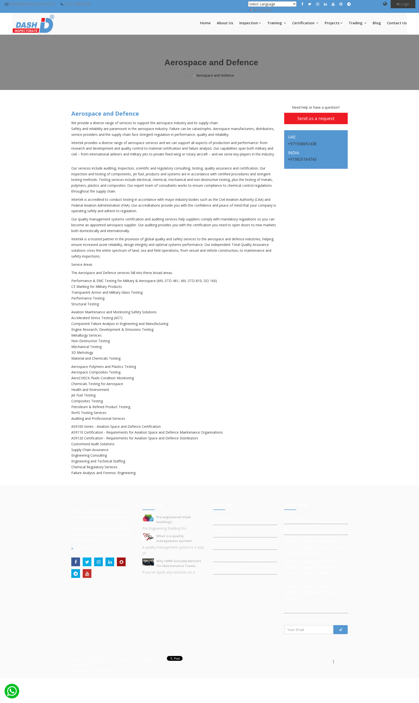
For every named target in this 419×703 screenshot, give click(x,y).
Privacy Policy (227, 531)
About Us (225, 22)
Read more (82, 548)
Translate (264, 10)
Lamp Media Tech (108, 670)
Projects (332, 22)
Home (205, 22)
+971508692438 (300, 519)
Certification (303, 22)
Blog (377, 22)
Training (275, 22)
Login (404, 4)
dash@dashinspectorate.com (32, 4)
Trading (356, 22)
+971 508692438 (77, 4)
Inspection (248, 22)
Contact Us (397, 22)
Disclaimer (225, 543)
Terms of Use (227, 555)
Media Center (227, 568)
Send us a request (316, 118)
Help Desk (321, 661)
